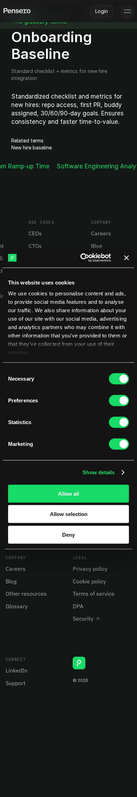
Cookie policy (89, 581)
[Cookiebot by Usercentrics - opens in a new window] (83, 257)
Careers (101, 233)
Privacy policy (90, 568)
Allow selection (68, 514)
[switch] (119, 400)
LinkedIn (16, 670)
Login (101, 11)
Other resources (26, 593)
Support (16, 683)
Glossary (17, 606)
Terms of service (94, 593)
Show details (99, 472)
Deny (68, 534)
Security (83, 618)
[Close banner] (126, 257)
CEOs (35, 233)
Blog (96, 245)
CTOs (35, 245)
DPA (78, 606)
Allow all (68, 493)
